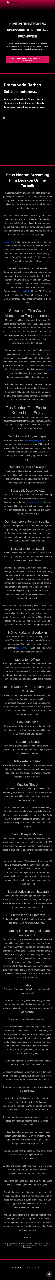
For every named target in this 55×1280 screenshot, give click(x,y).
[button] (27, 59)
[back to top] (49, 1274)
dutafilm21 (25, 291)
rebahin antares (22, 648)
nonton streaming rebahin (35, 440)
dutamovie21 (10, 242)
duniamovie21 (34, 502)
